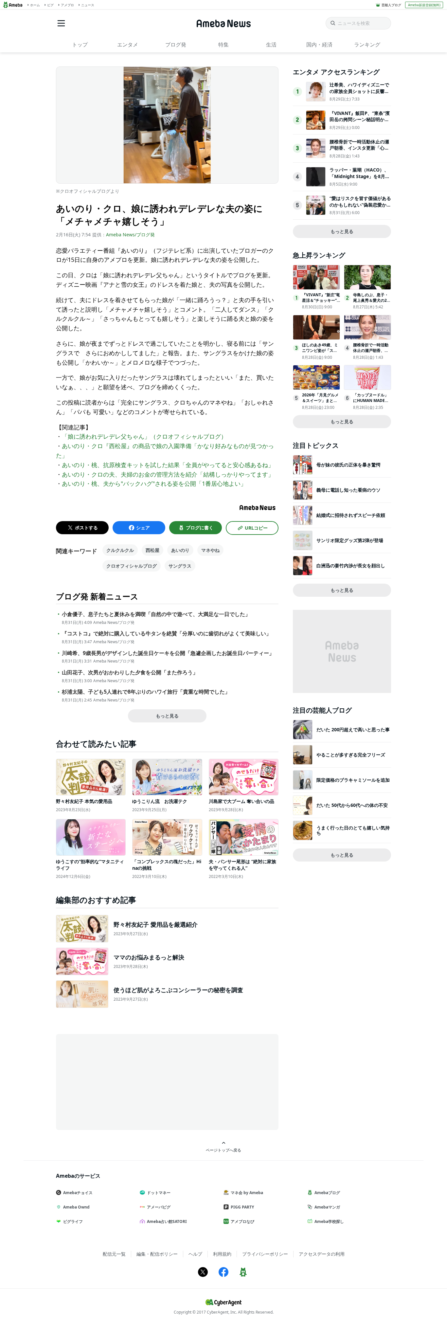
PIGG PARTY (242, 1207)
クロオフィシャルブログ (131, 566)
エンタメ (127, 44)
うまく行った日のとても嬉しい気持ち (353, 830)
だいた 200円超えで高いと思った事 (353, 729)
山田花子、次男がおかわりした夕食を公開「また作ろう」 (130, 672)
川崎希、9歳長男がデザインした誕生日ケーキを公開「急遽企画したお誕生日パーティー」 (168, 653)
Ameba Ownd (76, 1207)
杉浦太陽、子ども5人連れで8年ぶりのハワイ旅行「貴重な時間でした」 (146, 691)
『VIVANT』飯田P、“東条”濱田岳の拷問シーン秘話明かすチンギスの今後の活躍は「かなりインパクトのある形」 (360, 123)
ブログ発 (175, 44)
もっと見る (167, 716)
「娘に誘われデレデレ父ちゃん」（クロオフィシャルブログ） (144, 436)
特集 (223, 44)
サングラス (180, 566)
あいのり (180, 550)
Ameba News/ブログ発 (130, 234)
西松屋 (152, 550)
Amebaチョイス (78, 1192)
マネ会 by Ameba (247, 1192)
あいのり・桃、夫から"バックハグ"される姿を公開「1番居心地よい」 (154, 483)
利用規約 (222, 1254)
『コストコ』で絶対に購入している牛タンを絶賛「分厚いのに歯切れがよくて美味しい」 (166, 633)
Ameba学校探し (329, 1221)
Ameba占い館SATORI (167, 1221)
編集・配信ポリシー (157, 1254)
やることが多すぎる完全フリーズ (350, 755)
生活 (271, 44)
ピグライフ (73, 1221)
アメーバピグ (158, 1207)
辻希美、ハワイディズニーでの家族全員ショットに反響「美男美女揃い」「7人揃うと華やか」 (359, 94)
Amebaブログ (327, 1192)
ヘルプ (195, 1254)
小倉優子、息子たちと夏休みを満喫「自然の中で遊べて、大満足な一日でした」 (156, 614)
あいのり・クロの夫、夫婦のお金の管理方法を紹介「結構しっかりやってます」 (168, 474)
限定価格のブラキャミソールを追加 (353, 780)
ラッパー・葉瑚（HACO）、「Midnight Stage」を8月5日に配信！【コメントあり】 (359, 176)
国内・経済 (319, 44)
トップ (80, 44)
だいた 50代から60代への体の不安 (352, 805)
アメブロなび (242, 1221)
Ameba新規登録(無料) (424, 5)
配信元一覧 (114, 1254)
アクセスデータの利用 (322, 1254)
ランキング (367, 44)
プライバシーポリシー (265, 1254)
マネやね (210, 550)
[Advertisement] (115, 1081)
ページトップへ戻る (223, 1150)
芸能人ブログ (391, 5)
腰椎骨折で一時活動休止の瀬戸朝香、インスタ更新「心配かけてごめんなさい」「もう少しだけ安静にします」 (359, 151)
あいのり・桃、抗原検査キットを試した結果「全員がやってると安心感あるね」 (168, 465)
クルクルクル (120, 550)
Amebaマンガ (327, 1207)
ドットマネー (158, 1192)
